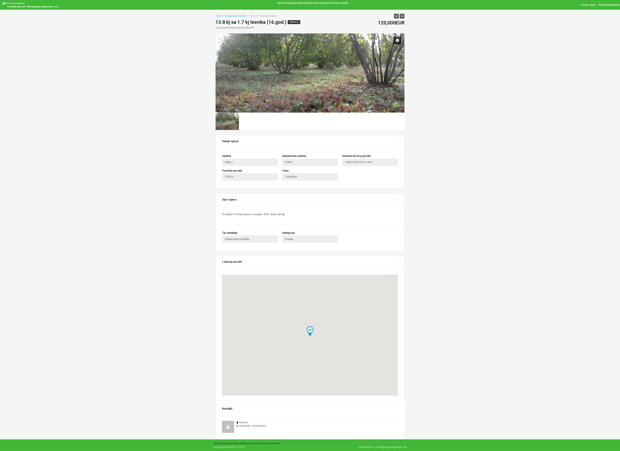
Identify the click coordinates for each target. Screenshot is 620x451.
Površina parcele (232, 170)
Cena (285, 170)
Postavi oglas (588, 5)
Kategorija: (288, 232)
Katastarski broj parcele (356, 155)
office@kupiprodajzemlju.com (42, 6)
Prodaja (294, 22)
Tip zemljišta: (230, 232)
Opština (226, 155)
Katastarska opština (294, 155)
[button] (310, 330)
